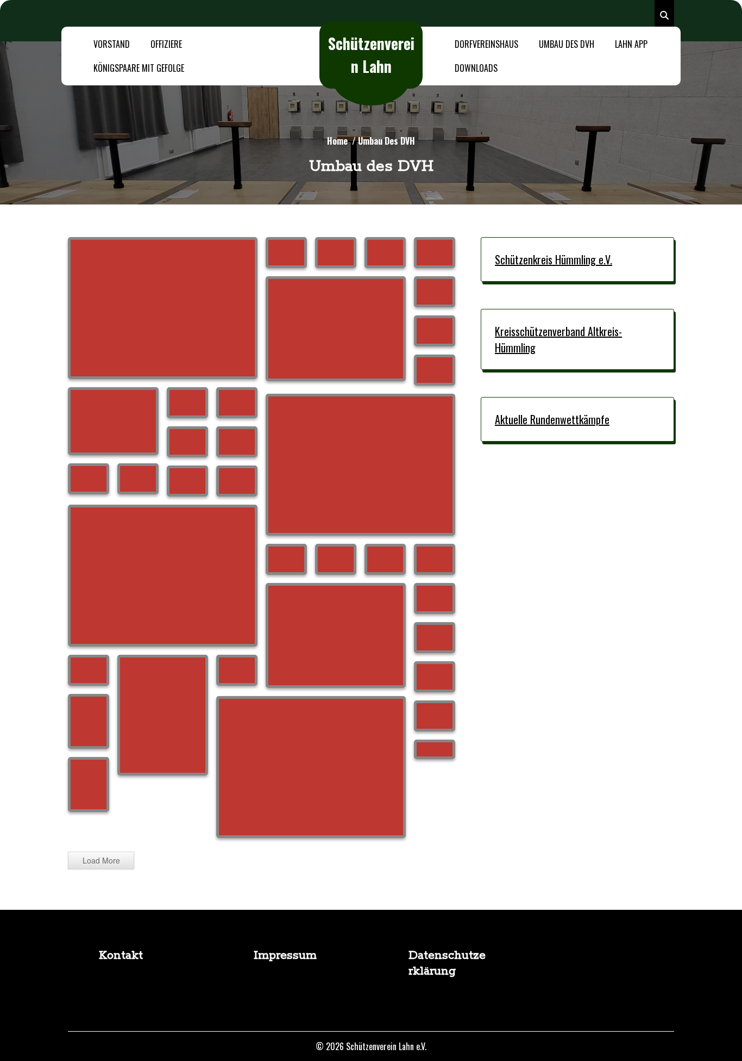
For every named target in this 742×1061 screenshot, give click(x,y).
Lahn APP (631, 44)
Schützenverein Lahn (371, 54)
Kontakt (121, 955)
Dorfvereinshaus (486, 44)
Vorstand (111, 44)
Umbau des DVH (566, 44)
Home (337, 140)
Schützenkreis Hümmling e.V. (553, 259)
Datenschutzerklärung (447, 963)
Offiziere (166, 44)
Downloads (476, 68)
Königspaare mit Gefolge (138, 68)
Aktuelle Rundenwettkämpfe (552, 419)
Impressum (285, 955)
